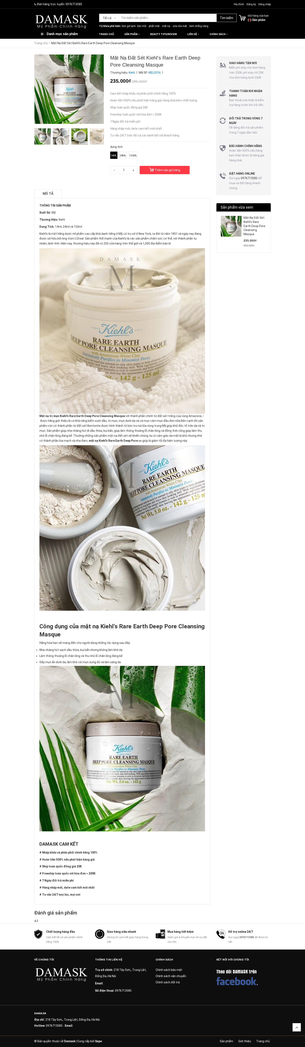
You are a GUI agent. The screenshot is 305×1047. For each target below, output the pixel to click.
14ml (113, 155)
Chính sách (218, 34)
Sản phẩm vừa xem (237, 207)
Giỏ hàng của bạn (258, 15)
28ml (123, 155)
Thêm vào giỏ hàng (167, 170)
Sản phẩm (131, 34)
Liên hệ (192, 34)
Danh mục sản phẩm (62, 34)
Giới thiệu (244, 1041)
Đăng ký (251, 4)
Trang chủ (106, 34)
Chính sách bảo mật (169, 970)
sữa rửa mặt (180, 26)
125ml (133, 155)
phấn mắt (154, 26)
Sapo (98, 1041)
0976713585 (74, 4)
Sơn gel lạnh (129, 26)
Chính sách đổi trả (168, 982)
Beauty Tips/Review (163, 34)
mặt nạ (166, 26)
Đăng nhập (265, 4)
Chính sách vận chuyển (171, 976)
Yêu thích (239, 4)
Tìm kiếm (226, 18)
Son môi (141, 26)
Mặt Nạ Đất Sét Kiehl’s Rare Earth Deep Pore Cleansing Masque (255, 226)
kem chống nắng (198, 26)
